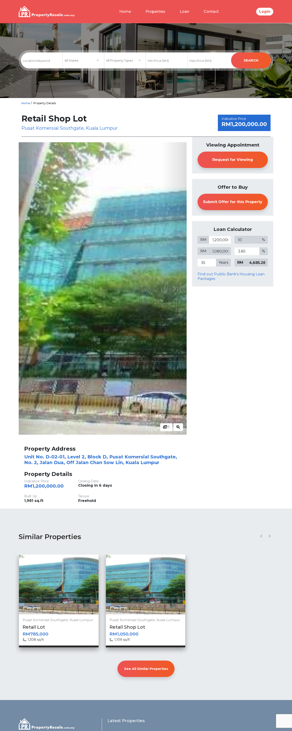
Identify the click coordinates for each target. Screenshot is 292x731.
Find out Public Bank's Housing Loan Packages (231, 276)
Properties (155, 11)
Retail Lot (34, 627)
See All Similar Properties (146, 669)
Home (125, 11)
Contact (211, 11)
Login (264, 11)
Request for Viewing (232, 160)
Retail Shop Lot (127, 627)
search (251, 60)
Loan (184, 11)
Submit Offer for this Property (232, 202)
